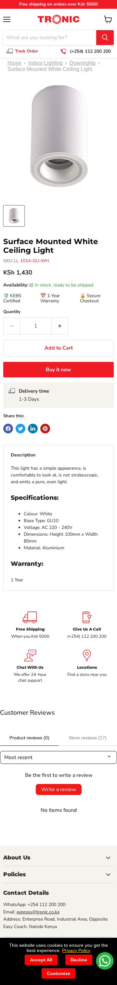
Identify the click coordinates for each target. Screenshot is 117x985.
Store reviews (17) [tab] (88, 737)
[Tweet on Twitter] (20, 428)
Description (23, 455)
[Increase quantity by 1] (60, 326)
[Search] (105, 37)
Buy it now (58, 369)
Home (14, 63)
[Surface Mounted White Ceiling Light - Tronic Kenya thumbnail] (14, 216)
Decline (79, 959)
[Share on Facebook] (8, 428)
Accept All (41, 959)
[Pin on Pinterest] (45, 428)
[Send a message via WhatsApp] (105, 961)
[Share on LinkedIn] (33, 428)
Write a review (58, 789)
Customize (58, 973)
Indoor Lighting (45, 63)
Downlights (83, 63)
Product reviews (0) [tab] (29, 737)
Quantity (11, 311)
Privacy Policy (76, 950)
